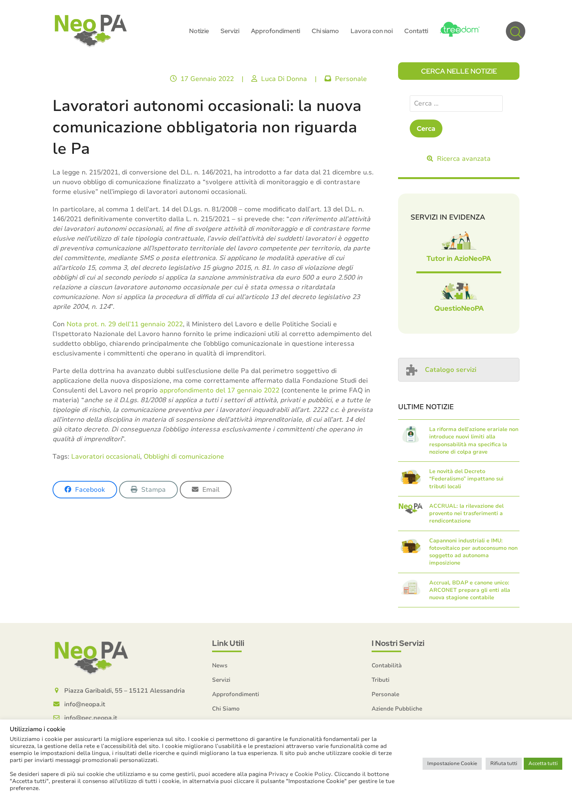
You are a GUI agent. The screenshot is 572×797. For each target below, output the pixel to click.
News (220, 665)
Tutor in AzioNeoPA (458, 258)
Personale (351, 78)
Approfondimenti (235, 694)
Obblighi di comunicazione (184, 456)
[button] (515, 31)
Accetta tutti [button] (543, 763)
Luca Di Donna (284, 78)
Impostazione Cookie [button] (452, 763)
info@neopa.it (84, 704)
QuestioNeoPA (459, 308)
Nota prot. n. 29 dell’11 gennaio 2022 (125, 324)
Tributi (381, 680)
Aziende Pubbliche (397, 709)
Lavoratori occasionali (105, 456)
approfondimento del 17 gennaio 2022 (219, 390)
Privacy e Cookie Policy (299, 774)
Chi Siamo (226, 709)
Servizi (221, 680)
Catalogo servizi (450, 369)
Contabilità (387, 665)
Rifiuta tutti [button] (503, 763)
